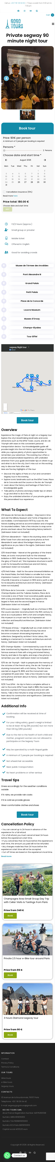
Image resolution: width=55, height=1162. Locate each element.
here (15, 196)
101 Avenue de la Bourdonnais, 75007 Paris (20, 1097)
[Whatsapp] (7, 1155)
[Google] (37, 11)
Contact (5, 1058)
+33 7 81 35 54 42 (17, 3)
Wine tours (6, 1078)
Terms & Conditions (10, 1067)
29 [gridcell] (38, 182)
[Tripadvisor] (30, 11)
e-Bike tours (6, 1082)
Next (8, 209)
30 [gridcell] (44, 182)
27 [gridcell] (25, 182)
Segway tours (7, 1086)
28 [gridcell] (32, 182)
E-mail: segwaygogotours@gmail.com (19, 1105)
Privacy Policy (7, 1063)
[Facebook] (18, 11)
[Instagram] (24, 11)
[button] (27, 857)
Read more (6, 856)
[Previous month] (6, 160)
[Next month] (45, 160)
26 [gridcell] (19, 182)
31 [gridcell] (6, 185)
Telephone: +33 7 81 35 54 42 (14, 1101)
